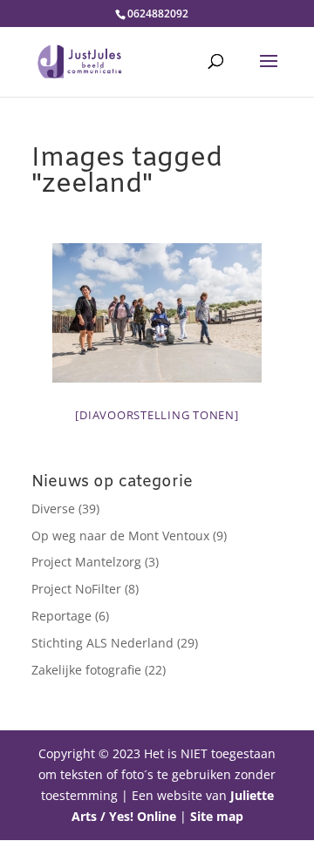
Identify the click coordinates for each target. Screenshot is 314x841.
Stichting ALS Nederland (102, 642)
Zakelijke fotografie (86, 669)
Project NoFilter (76, 588)
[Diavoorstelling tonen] (156, 415)
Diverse (53, 508)
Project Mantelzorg (86, 561)
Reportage (61, 615)
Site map (216, 816)
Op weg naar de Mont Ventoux (120, 535)
